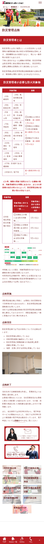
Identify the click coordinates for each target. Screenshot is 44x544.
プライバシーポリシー (34, 524)
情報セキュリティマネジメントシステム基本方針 (22, 529)
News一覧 (13, 542)
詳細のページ (20, 421)
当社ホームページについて (13, 524)
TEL (30, 542)
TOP (4, 542)
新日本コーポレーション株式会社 (16, 534)
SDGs (22, 542)
